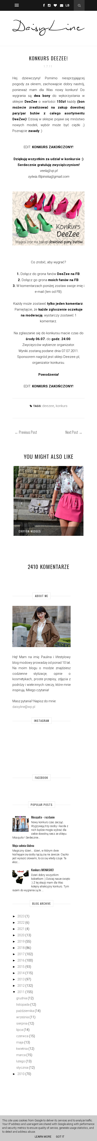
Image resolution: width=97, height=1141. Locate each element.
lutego (20, 1061)
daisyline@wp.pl (23, 707)
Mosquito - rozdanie (43, 817)
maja (19, 1042)
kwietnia (22, 1048)
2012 (21, 985)
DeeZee (31, 102)
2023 (21, 916)
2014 (21, 973)
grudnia (21, 998)
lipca (19, 1030)
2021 (21, 929)
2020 (21, 935)
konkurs (61, 406)
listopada (23, 1004)
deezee (48, 406)
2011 (21, 992)
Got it (60, 1136)
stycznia (22, 1067)
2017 (21, 954)
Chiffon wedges (30, 531)
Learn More (43, 1136)
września (22, 1017)
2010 (21, 1074)
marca (21, 1055)
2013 (21, 979)
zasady (33, 131)
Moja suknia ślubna (23, 845)
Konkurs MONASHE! (42, 869)
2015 (21, 966)
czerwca (22, 1036)
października (25, 1011)
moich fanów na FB (63, 280)
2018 (21, 948)
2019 (21, 941)
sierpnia (22, 1023)
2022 (21, 922)
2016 (21, 960)
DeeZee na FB (68, 274)
